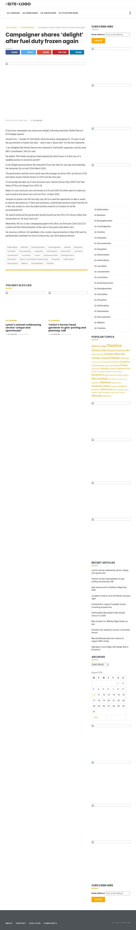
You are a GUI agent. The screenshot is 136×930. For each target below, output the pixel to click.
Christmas (124, 358)
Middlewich (96, 383)
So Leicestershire (102, 271)
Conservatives (98, 365)
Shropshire (56, 259)
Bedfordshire (12, 247)
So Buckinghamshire (103, 221)
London (37, 255)
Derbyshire (78, 247)
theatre (122, 392)
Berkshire (24, 247)
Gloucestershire (25, 251)
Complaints (50, 923)
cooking (107, 366)
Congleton (125, 361)
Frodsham (101, 372)
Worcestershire (37, 263)
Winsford (107, 396)
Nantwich (105, 382)
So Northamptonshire (103, 283)
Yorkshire (50, 263)
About (9, 923)
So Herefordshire (101, 255)
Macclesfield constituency (116, 379)
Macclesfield (99, 378)
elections (113, 369)
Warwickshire (12, 263)
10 (94, 695)
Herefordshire (51, 251)
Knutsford (98, 374)
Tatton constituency (104, 392)
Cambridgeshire (54, 247)
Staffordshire (68, 259)
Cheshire (67, 247)
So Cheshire (13, 13)
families (94, 372)
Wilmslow (97, 395)
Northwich (97, 386)
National (114, 383)
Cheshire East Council (104, 350)
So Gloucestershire (102, 243)
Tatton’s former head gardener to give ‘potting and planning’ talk (67, 327)
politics (107, 386)
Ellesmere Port (124, 368)
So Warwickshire (101, 311)
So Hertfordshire (101, 260)
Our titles (35, 923)
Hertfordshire (65, 251)
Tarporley (94, 392)
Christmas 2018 (97, 362)
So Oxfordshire (100, 294)
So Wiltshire (99, 322)
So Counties (37, 120)
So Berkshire (99, 215)
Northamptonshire (51, 255)
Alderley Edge (99, 346)
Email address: (98, 34)
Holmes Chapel (116, 372)
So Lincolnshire (101, 277)
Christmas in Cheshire (111, 362)
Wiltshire (24, 263)
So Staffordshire (68, 13)
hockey (107, 372)
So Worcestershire (102, 317)
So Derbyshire (30, 13)
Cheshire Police (97, 354)
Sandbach (122, 386)
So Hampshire (100, 249)
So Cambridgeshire (102, 226)
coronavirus (115, 365)
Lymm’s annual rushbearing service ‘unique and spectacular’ (23, 327)
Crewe (124, 365)
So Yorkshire (99, 328)
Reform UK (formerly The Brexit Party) (34, 259)
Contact (21, 923)
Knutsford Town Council (113, 375)
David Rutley (96, 369)
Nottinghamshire (67, 255)
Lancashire (78, 251)
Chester (115, 358)
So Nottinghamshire (103, 288)
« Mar (95, 717)
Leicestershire (12, 255)
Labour (125, 375)
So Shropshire (48, 13)
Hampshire (39, 251)
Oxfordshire (11, 259)
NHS (119, 383)
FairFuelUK (11, 251)
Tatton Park (115, 392)
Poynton (115, 386)
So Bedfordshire (101, 209)
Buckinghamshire (38, 247)
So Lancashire (100, 266)
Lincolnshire (26, 255)
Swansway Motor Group (120, 390)
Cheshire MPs (123, 350)
